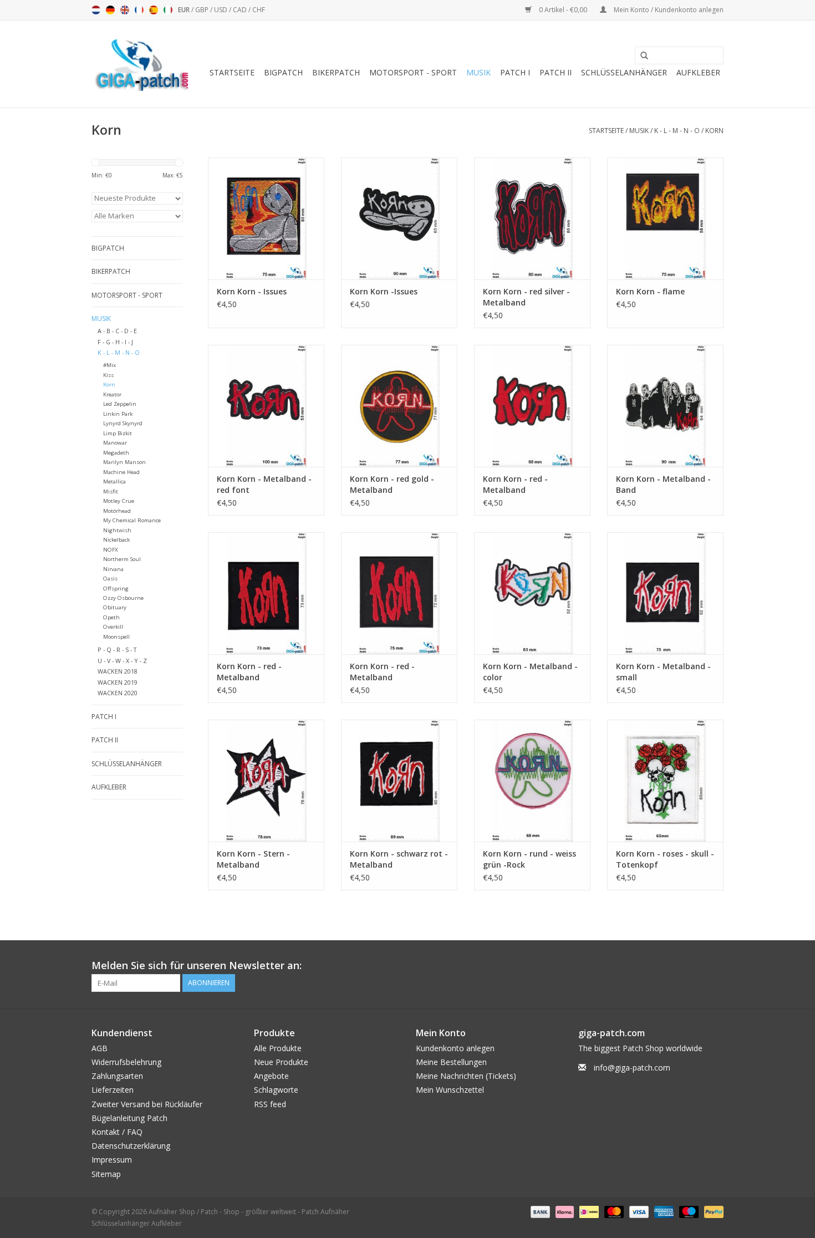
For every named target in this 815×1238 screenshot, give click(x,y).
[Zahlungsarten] (539, 1211)
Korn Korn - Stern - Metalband (253, 859)
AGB (99, 1048)
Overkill (113, 626)
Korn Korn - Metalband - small (663, 671)
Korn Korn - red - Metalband (515, 484)
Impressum (111, 1159)
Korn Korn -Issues (383, 291)
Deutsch (110, 10)
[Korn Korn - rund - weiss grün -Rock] (532, 781)
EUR (184, 9)
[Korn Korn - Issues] (266, 218)
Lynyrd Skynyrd (122, 423)
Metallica (114, 481)
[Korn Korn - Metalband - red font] (266, 406)
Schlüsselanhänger (624, 72)
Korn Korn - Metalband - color (530, 671)
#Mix (109, 365)
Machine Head (121, 472)
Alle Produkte (278, 1048)
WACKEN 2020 (117, 693)
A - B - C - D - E (117, 331)
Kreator (112, 394)
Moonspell (116, 636)
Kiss (108, 375)
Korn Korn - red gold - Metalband (392, 484)
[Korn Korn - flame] (665, 218)
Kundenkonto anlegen (455, 1048)
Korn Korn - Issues (252, 291)
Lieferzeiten (112, 1089)
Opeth (111, 617)
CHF (258, 9)
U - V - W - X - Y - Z (122, 660)
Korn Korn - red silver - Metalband (526, 297)
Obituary (114, 607)
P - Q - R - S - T (117, 649)
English (124, 10)
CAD (240, 9)
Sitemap (106, 1174)
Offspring (116, 588)
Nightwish (117, 530)
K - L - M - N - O (677, 130)
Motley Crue (118, 501)
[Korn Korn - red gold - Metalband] (399, 406)
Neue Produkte (281, 1062)
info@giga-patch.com (632, 1067)
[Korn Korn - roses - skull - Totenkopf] (665, 781)
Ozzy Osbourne (123, 598)
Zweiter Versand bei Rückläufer (146, 1104)
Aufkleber (698, 72)
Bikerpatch (336, 72)
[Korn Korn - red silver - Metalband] (532, 218)
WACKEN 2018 (117, 671)
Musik (478, 72)
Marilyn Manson (124, 462)
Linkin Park (118, 413)
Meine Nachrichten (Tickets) (466, 1076)
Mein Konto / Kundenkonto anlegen (668, 9)
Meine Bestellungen (451, 1062)
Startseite (232, 72)
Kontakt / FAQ (116, 1132)
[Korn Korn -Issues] (399, 218)
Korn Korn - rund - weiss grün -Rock (529, 859)
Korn (714, 130)
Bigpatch (283, 72)
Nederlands (95, 10)
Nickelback (116, 539)
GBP (202, 9)
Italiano (168, 10)
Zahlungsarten (117, 1076)
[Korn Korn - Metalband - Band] (665, 406)
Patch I (515, 72)
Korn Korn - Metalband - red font (264, 484)
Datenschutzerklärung (130, 1145)
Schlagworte (276, 1089)
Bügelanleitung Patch (129, 1118)
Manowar (115, 442)
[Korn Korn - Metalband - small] (665, 593)
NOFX (110, 549)
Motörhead (117, 510)
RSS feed (270, 1104)
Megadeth (116, 452)
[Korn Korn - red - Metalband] (532, 406)
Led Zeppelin (119, 403)
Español (153, 10)
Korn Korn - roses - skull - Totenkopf (665, 859)
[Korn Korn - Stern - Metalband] (266, 781)
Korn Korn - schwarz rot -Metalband (399, 859)
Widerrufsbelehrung (126, 1062)
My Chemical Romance (132, 520)
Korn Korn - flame (650, 291)
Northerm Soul (122, 559)
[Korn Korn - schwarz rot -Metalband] (399, 781)
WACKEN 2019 (117, 682)
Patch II (555, 72)
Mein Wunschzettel (450, 1089)
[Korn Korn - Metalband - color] (532, 593)
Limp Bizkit (117, 433)
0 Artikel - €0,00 (563, 9)
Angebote (271, 1076)
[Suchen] (640, 56)
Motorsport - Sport (413, 72)
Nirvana (113, 569)
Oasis (110, 578)
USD (221, 9)
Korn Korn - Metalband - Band (663, 484)
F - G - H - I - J (115, 342)
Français (139, 10)
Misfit (110, 491)
